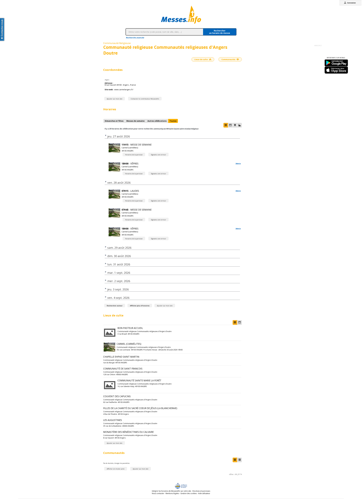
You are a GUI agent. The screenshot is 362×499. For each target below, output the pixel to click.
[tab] (114, 121)
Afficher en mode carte (115, 469)
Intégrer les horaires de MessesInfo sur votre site (171, 491)
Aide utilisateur (204, 493)
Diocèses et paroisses (201, 491)
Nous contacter (158, 493)
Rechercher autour (114, 306)
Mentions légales (172, 493)
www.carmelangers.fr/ (123, 89)
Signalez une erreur (158, 155)
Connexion (351, 3)
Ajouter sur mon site (114, 99)
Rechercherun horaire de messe (219, 31)
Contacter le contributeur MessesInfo (145, 99)
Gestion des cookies (188, 493)
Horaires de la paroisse (134, 155)
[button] (225, 125)
